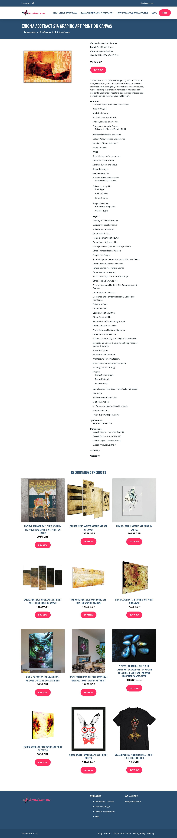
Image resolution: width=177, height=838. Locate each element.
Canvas (113, 43)
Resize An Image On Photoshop (97, 12)
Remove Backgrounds (105, 811)
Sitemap (150, 833)
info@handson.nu (146, 3)
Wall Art (105, 43)
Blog (154, 12)
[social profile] (33, 3)
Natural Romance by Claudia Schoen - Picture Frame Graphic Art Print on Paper (42, 529)
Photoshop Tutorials (65, 12)
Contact (107, 833)
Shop (164, 13)
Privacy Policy (139, 833)
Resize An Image (102, 806)
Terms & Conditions (122, 833)
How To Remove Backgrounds (132, 12)
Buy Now (98, 70)
